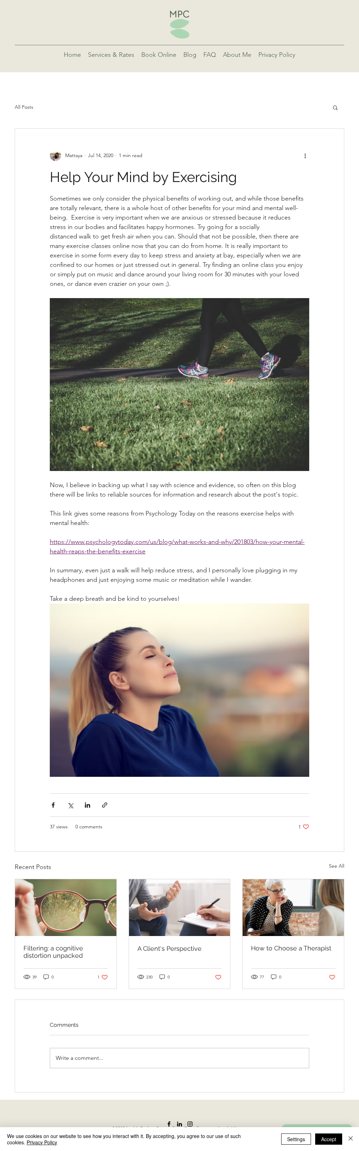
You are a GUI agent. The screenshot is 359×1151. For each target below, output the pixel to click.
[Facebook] (168, 1124)
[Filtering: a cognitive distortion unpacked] (65, 907)
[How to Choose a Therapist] (293, 907)
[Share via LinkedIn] (87, 805)
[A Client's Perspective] (179, 907)
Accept (328, 1139)
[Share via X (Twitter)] (70, 805)
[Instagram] (190, 1124)
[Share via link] (104, 805)
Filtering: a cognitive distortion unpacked (53, 951)
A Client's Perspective (169, 948)
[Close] (350, 1139)
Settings (296, 1139)
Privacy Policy (42, 1142)
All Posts (24, 107)
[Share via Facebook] (53, 805)
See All (336, 866)
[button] (335, 107)
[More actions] (305, 155)
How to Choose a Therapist (291, 948)
